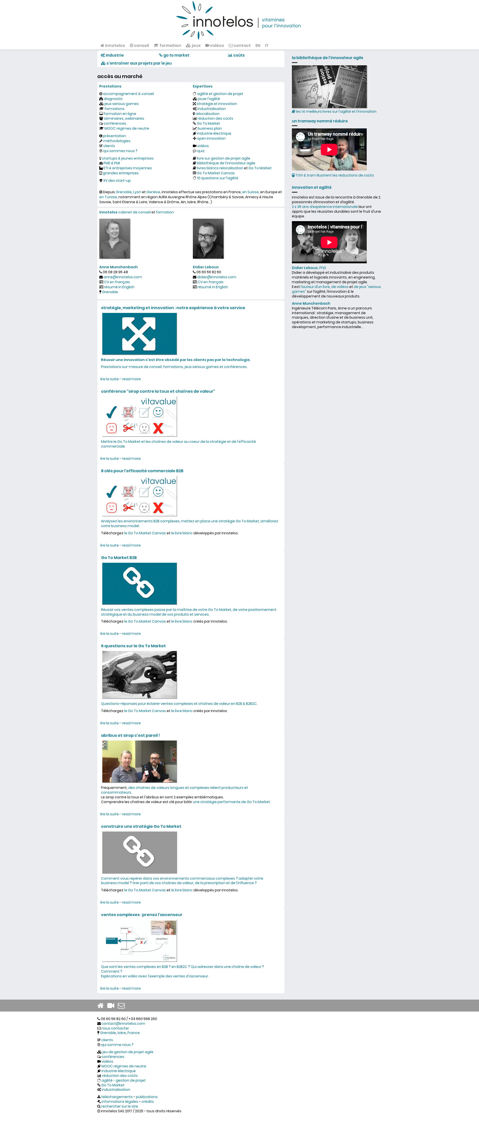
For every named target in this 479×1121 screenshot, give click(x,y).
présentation (114, 135)
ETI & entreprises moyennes (128, 168)
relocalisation (208, 113)
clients (109, 145)
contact (242, 45)
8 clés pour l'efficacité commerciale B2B (142, 471)
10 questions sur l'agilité (217, 178)
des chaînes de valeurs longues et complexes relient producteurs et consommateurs (174, 790)
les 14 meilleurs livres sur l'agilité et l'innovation (335, 111)
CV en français (117, 282)
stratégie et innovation (217, 103)
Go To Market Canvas (216, 173)
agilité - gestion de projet (124, 1080)
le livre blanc (182, 533)
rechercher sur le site (119, 1106)
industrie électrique (214, 133)
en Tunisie (108, 196)
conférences (115, 123)
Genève (153, 191)
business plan (210, 128)
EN (257, 45)
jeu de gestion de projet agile (128, 1051)
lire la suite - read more (120, 378)
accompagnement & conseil (128, 93)
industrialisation (211, 108)
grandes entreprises (121, 173)
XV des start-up (117, 180)
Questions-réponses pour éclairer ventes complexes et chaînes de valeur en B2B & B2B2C (179, 703)
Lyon (137, 191)
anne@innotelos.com (123, 277)
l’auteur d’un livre (315, 286)
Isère (122, 1032)
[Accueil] (239, 19)
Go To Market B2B (119, 557)
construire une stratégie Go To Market (141, 826)
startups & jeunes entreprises (128, 158)
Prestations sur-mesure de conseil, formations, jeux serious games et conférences (174, 366)
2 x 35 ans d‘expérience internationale (325, 206)
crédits (147, 1101)
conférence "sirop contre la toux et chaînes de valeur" (158, 391)
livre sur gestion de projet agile (223, 158)
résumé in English (119, 286)
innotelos (114, 45)
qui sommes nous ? (120, 150)
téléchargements (117, 1096)
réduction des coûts (215, 118)
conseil (141, 45)
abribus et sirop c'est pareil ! (130, 735)
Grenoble (124, 191)
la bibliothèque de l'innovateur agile (327, 57)
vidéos (216, 45)
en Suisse (250, 191)
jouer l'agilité (209, 98)
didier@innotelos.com (216, 277)
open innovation (211, 138)
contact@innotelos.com (123, 1023)
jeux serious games (122, 103)
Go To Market (208, 123)
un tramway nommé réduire (320, 121)
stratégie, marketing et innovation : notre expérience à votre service (173, 308)
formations (114, 108)
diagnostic (113, 98)
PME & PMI (112, 163)
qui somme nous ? (117, 1044)
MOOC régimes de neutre (127, 128)
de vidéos (340, 286)
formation (170, 45)
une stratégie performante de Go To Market (231, 801)
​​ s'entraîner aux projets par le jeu (139, 63)
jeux (196, 45)
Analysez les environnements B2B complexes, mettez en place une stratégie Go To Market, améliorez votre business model (189, 523)
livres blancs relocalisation (220, 168)
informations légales (120, 1101)
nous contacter (115, 1028)
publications (147, 1096)
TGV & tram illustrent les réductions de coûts (334, 175)
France (133, 1032)
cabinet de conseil (134, 212)
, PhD (309, 267)
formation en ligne (120, 113)
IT (266, 45)
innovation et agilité (312, 187)
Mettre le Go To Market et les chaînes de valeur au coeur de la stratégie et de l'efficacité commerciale (178, 444)
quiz (201, 150)
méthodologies (116, 140)
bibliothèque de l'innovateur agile (226, 163)
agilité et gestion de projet (220, 93)
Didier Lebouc (206, 267)
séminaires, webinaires (124, 118)
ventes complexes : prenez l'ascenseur (141, 915)
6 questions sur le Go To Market (133, 646)
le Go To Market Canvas (145, 533)
